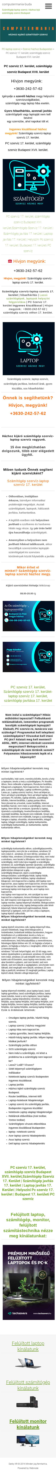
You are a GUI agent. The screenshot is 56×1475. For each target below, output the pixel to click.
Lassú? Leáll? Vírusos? (21, 1065)
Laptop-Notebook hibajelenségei (26, 1100)
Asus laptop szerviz (19, 1139)
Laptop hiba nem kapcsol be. (24, 1029)
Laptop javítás (16, 1084)
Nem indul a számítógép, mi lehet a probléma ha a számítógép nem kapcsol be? (30, 1057)
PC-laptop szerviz (11, 49)
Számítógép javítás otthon (23, 1045)
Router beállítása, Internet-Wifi (25, 1096)
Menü (48, 6)
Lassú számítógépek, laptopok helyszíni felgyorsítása (28, 298)
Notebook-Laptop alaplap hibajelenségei (30, 1112)
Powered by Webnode (28, 1468)
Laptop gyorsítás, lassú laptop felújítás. (30, 1033)
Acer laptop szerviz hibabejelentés (27, 1135)
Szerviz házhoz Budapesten (37, 49)
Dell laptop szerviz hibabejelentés (27, 1143)
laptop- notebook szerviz (22, 1131)
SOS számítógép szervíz (22, 1049)
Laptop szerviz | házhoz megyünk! (27, 1025)
